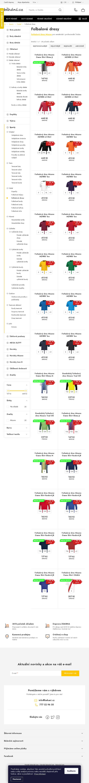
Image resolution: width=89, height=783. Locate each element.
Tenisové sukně (17, 170)
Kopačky (14, 191)
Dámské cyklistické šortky (22, 260)
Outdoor (12, 293)
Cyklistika (12, 228)
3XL (49, 153)
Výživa (12, 121)
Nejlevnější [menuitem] (55, 46)
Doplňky (13, 114)
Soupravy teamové (18, 312)
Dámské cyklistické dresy (22, 242)
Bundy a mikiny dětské (19, 105)
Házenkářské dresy (18, 223)
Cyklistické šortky (17, 249)
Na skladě (18, 406)
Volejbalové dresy (18, 142)
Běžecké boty (59, 765)
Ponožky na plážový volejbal (18, 156)
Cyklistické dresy (17, 232)
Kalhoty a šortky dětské (19, 87)
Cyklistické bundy (17, 267)
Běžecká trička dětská (21, 68)
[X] (52, 717)
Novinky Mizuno (16, 355)
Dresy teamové (17, 318)
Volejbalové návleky (18, 151)
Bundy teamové (17, 308)
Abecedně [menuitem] (80, 46)
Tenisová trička (17, 179)
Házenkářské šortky (18, 220)
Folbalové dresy (18, 198)
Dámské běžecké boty (47, 765)
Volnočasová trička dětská (21, 80)
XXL (44, 153)
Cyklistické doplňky (18, 288)
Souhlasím (71, 771)
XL (40, 153)
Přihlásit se (70, 673)
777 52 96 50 (76, 10)
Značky (13, 375)
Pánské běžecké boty (32, 765)
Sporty (12, 127)
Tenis (10, 163)
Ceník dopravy (9, 2)
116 (40, 73)
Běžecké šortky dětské (22, 92)
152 (71, 432)
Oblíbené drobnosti (18, 368)
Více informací (40, 774)
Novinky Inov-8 (16, 362)
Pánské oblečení (14, 54)
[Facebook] (47, 717)
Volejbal (11, 132)
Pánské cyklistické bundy (23, 271)
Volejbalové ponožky (19, 145)
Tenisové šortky (17, 176)
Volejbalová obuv (17, 135)
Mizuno (18, 420)
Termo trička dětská (21, 74)
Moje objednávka (23, 2)
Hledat (60, 10)
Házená (11, 216)
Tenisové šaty (16, 173)
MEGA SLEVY (15, 343)
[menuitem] (11, 18)
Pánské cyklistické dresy (23, 236)
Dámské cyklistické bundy (22, 277)
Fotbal (11, 188)
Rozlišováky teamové (19, 315)
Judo (10, 324)
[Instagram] (58, 717)
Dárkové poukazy (17, 336)
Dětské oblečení (14, 60)
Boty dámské (15, 36)
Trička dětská (16, 63)
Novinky (13, 349)
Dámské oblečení (15, 57)
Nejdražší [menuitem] (68, 46)
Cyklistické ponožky (18, 285)
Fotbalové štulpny (17, 195)
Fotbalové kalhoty (17, 208)
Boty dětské (15, 42)
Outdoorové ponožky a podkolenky (19, 298)
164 (76, 432)
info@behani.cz (47, 700)
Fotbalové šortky (17, 204)
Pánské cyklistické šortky (23, 254)
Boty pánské (15, 30)
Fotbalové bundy (17, 201)
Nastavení (17, 779)
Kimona (14, 327)
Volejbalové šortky (18, 148)
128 (45, 73)
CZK (65, 2)
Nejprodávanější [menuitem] (40, 46)
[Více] (83, 18)
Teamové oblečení (15, 305)
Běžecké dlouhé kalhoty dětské (22, 98)
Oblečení (14, 49)
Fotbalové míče (17, 211)
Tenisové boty (16, 166)
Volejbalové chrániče (19, 138)
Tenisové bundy (17, 183)
